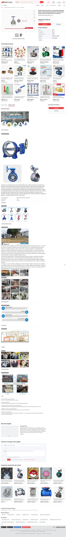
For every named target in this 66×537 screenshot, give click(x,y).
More (2, 523)
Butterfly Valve (22, 7)
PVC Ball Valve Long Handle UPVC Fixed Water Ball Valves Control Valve (7, 97)
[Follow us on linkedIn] (64, 527)
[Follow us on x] (58, 527)
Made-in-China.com (28, 531)
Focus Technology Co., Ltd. (26, 533)
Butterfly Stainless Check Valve (32, 522)
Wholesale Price (39, 530)
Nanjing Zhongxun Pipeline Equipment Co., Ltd (45, 15)
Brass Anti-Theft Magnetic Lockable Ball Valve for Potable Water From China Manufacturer (7, 78)
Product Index (51, 530)
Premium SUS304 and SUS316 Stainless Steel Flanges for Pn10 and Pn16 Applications (6, 500)
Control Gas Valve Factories (15, 519)
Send (9, 459)
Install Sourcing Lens (26, 527)
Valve (18, 7)
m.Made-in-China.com (35, 531)
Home (2, 7)
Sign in (64, 2)
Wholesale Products (33, 530)
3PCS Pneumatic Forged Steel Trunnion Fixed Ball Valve (57, 78)
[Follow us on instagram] (59, 527)
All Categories (4, 5)
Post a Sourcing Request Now (29, 459)
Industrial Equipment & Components (10, 7)
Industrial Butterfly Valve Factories (55, 519)
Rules (64, 5)
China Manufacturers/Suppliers (24, 530)
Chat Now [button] (59, 24)
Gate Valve (3, 514)
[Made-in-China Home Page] (6, 2)
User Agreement (38, 533)
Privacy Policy (49, 533)
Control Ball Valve (25, 519)
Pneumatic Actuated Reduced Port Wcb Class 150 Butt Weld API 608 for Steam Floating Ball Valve (46, 60)
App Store (4, 527)
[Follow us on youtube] (61, 527)
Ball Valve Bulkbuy (42, 522)
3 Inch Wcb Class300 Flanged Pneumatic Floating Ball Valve (19, 78)
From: (6, 445)
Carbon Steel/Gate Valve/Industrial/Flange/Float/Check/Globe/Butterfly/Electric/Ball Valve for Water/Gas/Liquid (33, 97)
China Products (17, 530)
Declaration (43, 533)
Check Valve (18, 514)
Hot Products (12, 530)
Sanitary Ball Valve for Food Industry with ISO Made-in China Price (33, 60)
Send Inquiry (44, 24)
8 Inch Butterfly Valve (34, 514)
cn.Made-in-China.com (43, 531)
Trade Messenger (17, 527)
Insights (55, 530)
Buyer (42, 5)
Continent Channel (45, 530)
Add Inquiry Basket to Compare (19, 38)
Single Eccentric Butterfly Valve (45, 514)
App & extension (52, 5)
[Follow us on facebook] (56, 527)
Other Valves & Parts (10, 514)
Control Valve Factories (5, 519)
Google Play (9, 527)
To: (6, 448)
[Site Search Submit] (42, 2)
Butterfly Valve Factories (34, 519)
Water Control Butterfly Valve (20, 522)
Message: (5, 450)
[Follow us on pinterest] (62, 527)
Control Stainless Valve (44, 519)
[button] (53, 2)
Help (47, 5)
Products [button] (17, 2)
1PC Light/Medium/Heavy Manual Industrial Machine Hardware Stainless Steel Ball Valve (19, 97)
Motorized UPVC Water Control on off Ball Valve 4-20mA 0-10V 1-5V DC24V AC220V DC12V (32, 78)
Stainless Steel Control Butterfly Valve (8, 522)
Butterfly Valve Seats (25, 514)
